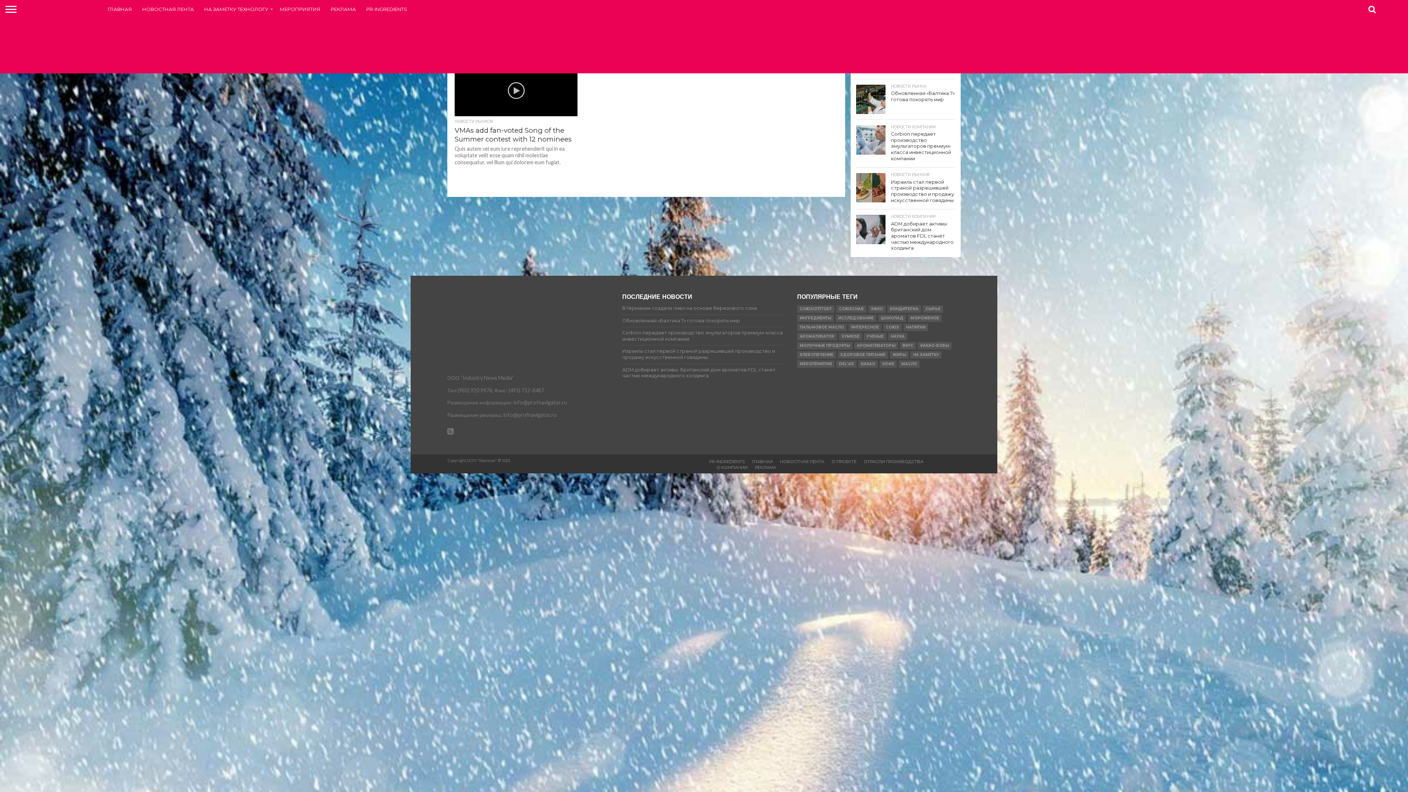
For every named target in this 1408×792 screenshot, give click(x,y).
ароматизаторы (876, 345)
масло (909, 364)
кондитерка (904, 309)
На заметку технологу (236, 9)
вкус (907, 345)
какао (868, 364)
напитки (915, 327)
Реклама (343, 9)
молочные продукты (825, 345)
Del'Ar (846, 364)
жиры (899, 354)
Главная (120, 9)
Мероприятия (300, 9)
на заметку (926, 354)
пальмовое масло (822, 327)
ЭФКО (877, 309)
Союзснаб (851, 309)
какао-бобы (934, 345)
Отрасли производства (893, 461)
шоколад (892, 318)
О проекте (844, 461)
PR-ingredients (386, 9)
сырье (932, 309)
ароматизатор (817, 336)
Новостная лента (168, 9)
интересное (865, 327)
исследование (856, 318)
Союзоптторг (816, 309)
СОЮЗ (892, 327)
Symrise (850, 336)
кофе (888, 364)
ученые (875, 336)
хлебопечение (816, 354)
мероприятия (816, 364)
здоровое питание (862, 354)
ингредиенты (815, 318)
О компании (732, 467)
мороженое (924, 318)
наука (898, 336)
